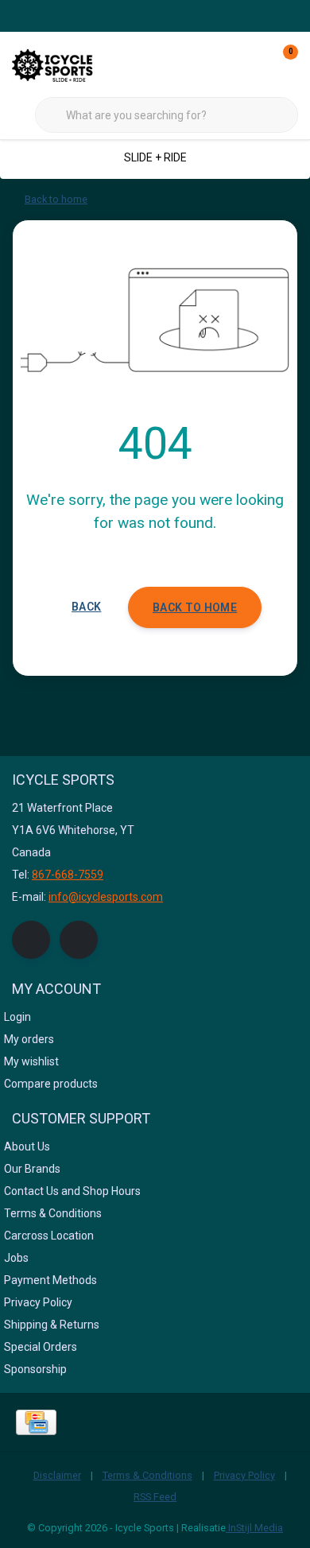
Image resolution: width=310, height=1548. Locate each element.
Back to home (195, 607)
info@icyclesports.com (105, 896)
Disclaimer (57, 1475)
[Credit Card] (36, 1422)
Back (86, 606)
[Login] (222, 63)
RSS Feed (155, 1497)
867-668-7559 (67, 874)
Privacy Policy (244, 1475)
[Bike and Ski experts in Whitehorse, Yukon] (71, 63)
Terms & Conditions (147, 1475)
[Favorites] (253, 63)
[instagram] (79, 940)
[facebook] (31, 940)
